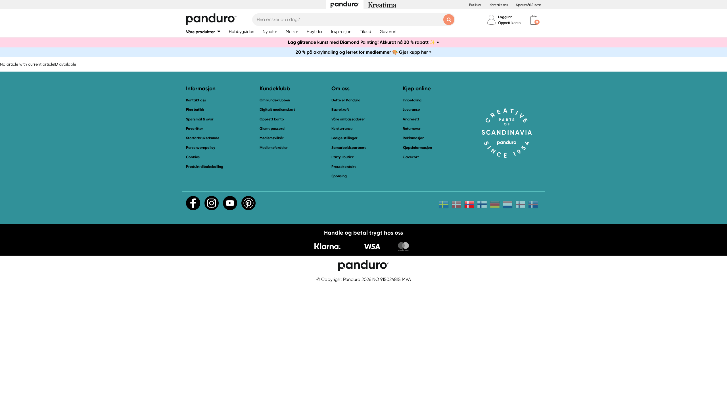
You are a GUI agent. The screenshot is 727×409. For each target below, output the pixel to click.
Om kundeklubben (275, 100)
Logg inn (505, 17)
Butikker (475, 5)
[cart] (534, 19)
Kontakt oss (499, 5)
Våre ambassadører (348, 119)
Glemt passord (272, 128)
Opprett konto (509, 23)
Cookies (193, 157)
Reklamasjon (413, 138)
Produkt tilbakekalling (204, 166)
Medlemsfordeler (274, 147)
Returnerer (412, 128)
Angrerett (411, 119)
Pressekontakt (343, 166)
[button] (203, 31)
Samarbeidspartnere (348, 147)
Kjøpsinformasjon (417, 147)
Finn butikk (195, 109)
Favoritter (194, 128)
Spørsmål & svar (528, 5)
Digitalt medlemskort (277, 109)
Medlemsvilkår (272, 138)
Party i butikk (342, 157)
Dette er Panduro (345, 100)
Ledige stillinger (344, 138)
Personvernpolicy (200, 147)
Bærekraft (340, 109)
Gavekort (411, 157)
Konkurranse (341, 128)
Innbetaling (412, 100)
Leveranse (411, 109)
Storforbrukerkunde (202, 138)
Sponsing (339, 176)
